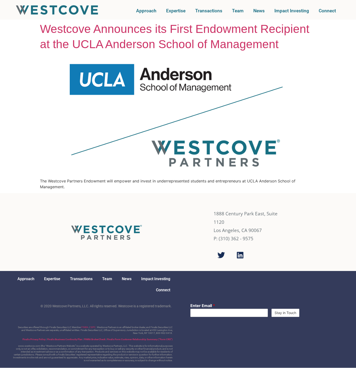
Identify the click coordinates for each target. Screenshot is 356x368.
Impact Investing (291, 11)
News (259, 11)
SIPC (93, 327)
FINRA (84, 327)
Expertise (176, 11)
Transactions (208, 11)
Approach (146, 11)
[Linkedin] (240, 255)
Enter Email (202, 306)
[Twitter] (221, 255)
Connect (327, 11)
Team (238, 11)
